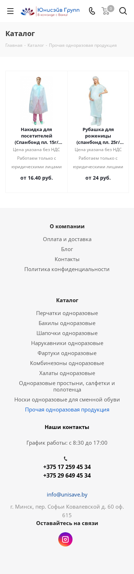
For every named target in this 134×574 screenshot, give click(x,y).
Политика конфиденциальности (67, 269)
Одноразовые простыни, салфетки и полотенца (67, 386)
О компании (67, 226)
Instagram (65, 539)
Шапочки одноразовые (67, 332)
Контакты (67, 259)
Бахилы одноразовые (67, 322)
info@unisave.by (67, 494)
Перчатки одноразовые (67, 312)
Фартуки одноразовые (67, 352)
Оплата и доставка (67, 239)
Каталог (67, 300)
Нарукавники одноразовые (67, 342)
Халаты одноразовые (67, 372)
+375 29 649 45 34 (67, 475)
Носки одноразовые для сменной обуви (67, 399)
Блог (67, 249)
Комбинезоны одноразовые (67, 362)
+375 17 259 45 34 (67, 467)
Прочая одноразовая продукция (67, 409)
